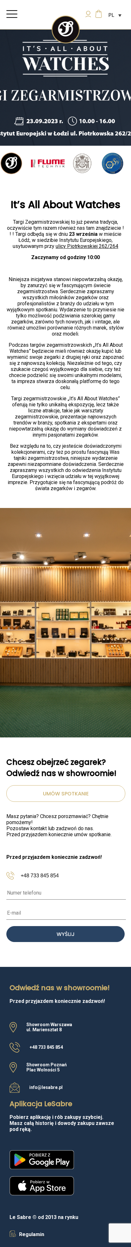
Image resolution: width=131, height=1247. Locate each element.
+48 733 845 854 (40, 875)
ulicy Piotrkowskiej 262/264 (87, 246)
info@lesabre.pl (46, 1087)
